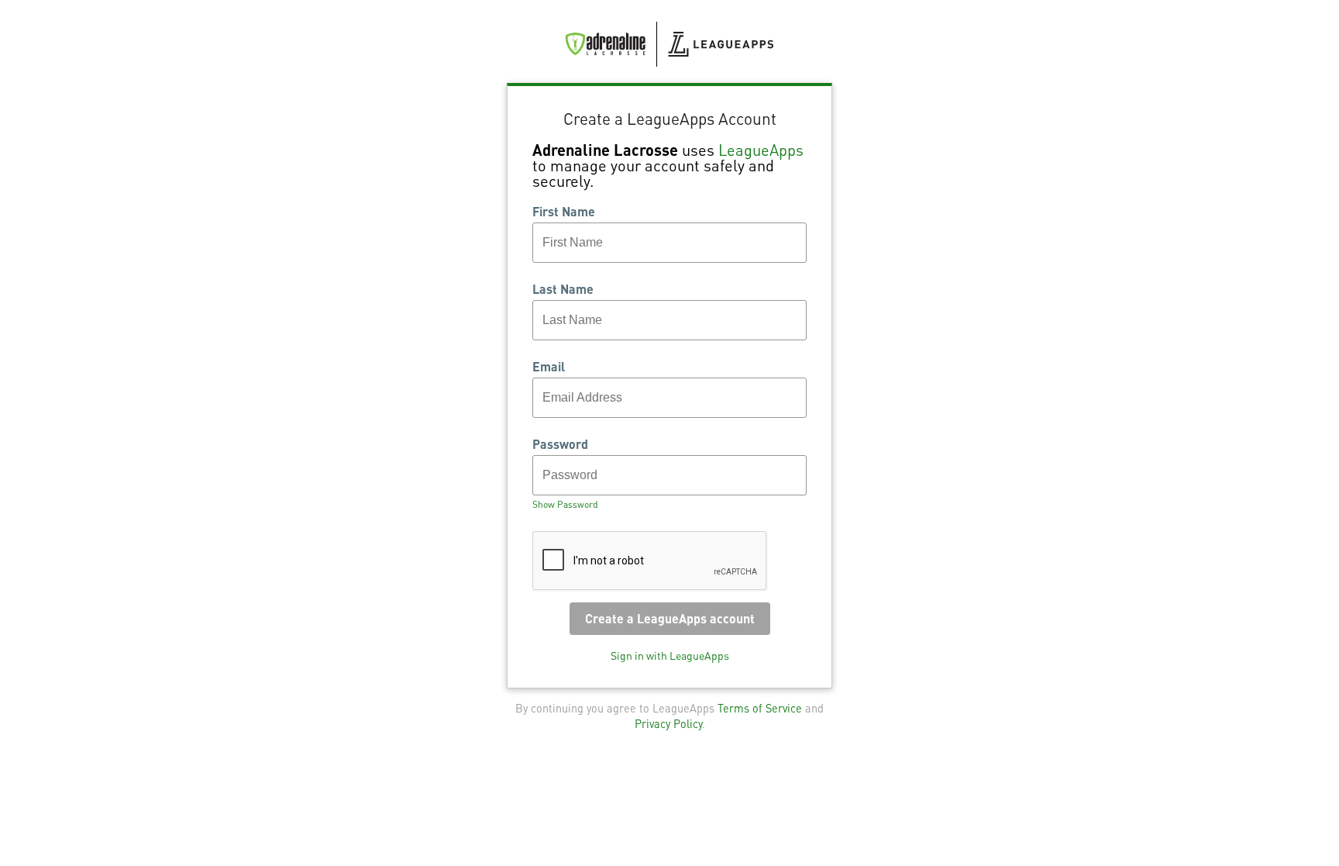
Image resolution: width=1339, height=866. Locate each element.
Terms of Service (760, 708)
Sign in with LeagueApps (670, 655)
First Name (563, 211)
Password (560, 444)
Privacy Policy (668, 723)
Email (548, 366)
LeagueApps (761, 150)
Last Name (563, 289)
